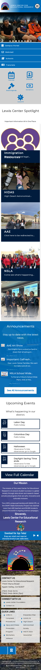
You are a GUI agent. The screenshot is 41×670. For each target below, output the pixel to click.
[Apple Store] (38, 535)
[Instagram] (12, 654)
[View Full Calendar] (19, 480)
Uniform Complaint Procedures (10, 618)
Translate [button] (10, 65)
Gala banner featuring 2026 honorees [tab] (10, 41)
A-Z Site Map (21, 667)
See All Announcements (20, 390)
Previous (2, 26)
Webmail (9, 52)
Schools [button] (9, 58)
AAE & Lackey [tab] (22, 41)
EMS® (34, 663)
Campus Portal (12, 46)
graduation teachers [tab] (19, 41)
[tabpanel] (20, 27)
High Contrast (30, 665)
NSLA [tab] (25, 41)
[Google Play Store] (34, 535)
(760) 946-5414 (10, 591)
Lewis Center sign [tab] (28, 41)
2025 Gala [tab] (13, 41)
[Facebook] (4, 654)
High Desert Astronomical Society (28, 625)
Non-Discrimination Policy (15, 665)
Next (39, 26)
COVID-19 (27, 618)
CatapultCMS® (27, 663)
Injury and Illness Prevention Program (12, 628)
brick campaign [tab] (31, 41)
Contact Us (10, 606)
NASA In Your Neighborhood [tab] (16, 41)
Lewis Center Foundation (15, 602)
